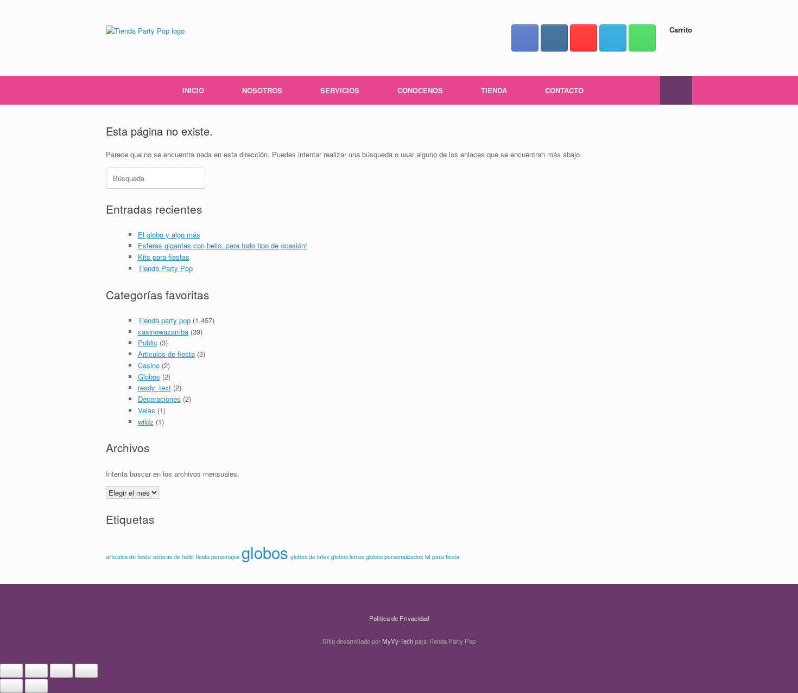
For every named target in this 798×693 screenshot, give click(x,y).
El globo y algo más (169, 234)
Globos (149, 376)
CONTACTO (564, 90)
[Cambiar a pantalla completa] (36, 671)
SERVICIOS (339, 90)
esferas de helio (173, 557)
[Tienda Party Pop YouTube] (583, 38)
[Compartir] (61, 671)
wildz (146, 421)
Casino (149, 365)
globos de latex (309, 557)
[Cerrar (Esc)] (86, 671)
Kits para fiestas (163, 257)
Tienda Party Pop (165, 268)
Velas (146, 410)
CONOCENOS (420, 90)
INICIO (193, 90)
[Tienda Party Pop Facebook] (525, 38)
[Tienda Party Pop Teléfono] (642, 38)
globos (265, 552)
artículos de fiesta (128, 557)
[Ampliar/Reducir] (11, 671)
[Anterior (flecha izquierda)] (11, 686)
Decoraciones (159, 399)
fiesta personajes (217, 557)
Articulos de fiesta (166, 354)
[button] (676, 90)
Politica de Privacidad (399, 618)
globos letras (347, 557)
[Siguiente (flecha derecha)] (36, 686)
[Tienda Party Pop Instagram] (554, 38)
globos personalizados (394, 557)
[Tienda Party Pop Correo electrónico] (612, 38)
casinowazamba (163, 331)
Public (147, 342)
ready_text (154, 387)
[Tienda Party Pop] (145, 30)
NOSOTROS (262, 90)
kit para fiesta (442, 557)
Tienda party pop (164, 320)
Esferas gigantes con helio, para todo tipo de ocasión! (222, 245)
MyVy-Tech (397, 641)
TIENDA (494, 90)
